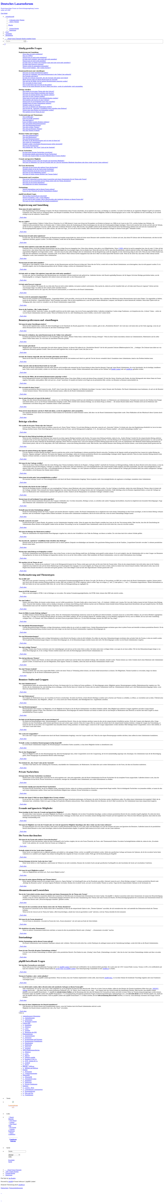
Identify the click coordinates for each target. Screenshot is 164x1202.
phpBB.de (129, 369)
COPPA (120, 248)
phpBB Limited (116, 369)
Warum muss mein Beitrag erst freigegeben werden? (38, 110)
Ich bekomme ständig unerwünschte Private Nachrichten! (40, 154)
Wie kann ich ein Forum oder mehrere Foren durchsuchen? (40, 167)
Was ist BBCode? (28, 117)
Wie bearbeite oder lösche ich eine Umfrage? (36, 100)
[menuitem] (16, 20)
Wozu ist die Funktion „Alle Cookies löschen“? (37, 68)
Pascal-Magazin (11, 1118)
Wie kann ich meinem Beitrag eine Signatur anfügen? (38, 95)
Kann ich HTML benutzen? (31, 118)
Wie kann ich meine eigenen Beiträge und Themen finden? (40, 174)
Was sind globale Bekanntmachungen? (34, 123)
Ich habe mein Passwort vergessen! (33, 64)
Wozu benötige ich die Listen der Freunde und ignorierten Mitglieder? (43, 160)
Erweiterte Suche (11, 1161)
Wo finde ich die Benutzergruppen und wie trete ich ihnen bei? (41, 140)
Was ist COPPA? (28, 56)
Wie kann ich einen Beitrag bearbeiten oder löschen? (38, 93)
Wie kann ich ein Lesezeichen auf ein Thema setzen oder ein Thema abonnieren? (47, 181)
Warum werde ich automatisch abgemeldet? (36, 66)
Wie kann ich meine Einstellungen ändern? (35, 72)
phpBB (10, 1181)
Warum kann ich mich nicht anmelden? (34, 61)
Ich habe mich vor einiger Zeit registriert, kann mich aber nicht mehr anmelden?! (47, 62)
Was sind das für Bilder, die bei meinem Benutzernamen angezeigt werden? (45, 81)
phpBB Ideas (108, 978)
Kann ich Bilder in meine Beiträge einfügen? (36, 122)
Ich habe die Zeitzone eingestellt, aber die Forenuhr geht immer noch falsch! (45, 78)
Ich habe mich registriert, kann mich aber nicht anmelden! (40, 59)
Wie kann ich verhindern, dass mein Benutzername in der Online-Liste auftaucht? (47, 74)
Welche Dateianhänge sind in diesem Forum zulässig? (39, 189)
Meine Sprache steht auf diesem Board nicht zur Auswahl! (40, 79)
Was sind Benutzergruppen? (31, 139)
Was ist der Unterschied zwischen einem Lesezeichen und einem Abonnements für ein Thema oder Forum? (55, 179)
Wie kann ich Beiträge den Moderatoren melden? (37, 106)
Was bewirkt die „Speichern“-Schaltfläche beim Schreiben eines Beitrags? (45, 108)
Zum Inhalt (4, 13)
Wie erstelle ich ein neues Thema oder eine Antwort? (38, 91)
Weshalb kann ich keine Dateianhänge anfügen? (37, 103)
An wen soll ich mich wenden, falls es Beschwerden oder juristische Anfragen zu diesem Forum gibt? (53, 199)
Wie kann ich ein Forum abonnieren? (34, 182)
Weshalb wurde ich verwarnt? (31, 105)
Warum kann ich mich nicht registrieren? (35, 57)
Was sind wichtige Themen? (31, 127)
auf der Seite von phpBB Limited (66, 968)
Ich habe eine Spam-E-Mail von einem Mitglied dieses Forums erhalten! (44, 156)
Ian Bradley (12, 1178)
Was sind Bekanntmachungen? (32, 125)
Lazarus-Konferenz (11, 1130)
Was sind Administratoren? (31, 135)
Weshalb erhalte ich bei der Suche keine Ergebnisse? (38, 169)
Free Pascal (13, 1120)
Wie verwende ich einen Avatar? (32, 83)
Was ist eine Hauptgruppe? (31, 145)
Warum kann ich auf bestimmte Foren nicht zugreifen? (39, 101)
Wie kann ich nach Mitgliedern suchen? (34, 172)
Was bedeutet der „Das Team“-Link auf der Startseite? (39, 147)
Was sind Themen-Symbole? (31, 130)
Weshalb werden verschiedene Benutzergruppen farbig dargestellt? (42, 144)
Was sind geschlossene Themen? (32, 129)
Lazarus (12, 1122)
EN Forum (13, 1127)
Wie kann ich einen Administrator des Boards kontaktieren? (40, 201)
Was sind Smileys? (28, 120)
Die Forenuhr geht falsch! (30, 76)
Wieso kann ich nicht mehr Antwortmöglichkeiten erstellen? (40, 98)
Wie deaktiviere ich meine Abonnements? (35, 184)
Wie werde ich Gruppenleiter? (32, 142)
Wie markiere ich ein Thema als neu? (34, 112)
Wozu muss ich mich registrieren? (33, 54)
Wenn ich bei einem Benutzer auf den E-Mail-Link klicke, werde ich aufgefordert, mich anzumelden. (53, 86)
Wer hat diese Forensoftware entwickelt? (35, 196)
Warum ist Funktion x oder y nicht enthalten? (36, 197)
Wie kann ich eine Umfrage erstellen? (34, 96)
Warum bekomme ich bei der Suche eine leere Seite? (38, 171)
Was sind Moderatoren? (30, 137)
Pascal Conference (11, 1133)
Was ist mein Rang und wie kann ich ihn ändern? (37, 84)
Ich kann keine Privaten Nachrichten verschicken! (37, 152)
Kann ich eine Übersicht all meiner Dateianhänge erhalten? (40, 191)
